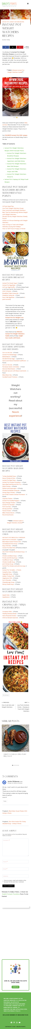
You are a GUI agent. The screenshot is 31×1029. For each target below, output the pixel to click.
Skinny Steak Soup (8, 584)
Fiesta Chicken (6, 510)
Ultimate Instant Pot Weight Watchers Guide (14, 334)
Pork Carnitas (6, 506)
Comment (6, 840)
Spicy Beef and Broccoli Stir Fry (11, 484)
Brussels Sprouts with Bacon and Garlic (14, 371)
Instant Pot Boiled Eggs (9, 354)
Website (5, 876)
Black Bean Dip (7, 375)
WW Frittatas (6, 291)
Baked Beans (6, 356)
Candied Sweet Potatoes (9, 377)
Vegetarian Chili (7, 578)
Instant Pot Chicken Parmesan (11, 482)
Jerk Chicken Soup (7, 564)
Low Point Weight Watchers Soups (13, 208)
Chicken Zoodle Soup (8, 562)
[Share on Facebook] (5, 47)
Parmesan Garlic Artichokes (10, 367)
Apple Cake (5, 595)
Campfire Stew (6, 572)
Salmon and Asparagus (9, 488)
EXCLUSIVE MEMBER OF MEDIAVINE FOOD (15, 1015)
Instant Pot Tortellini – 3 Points (11, 570)
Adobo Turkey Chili (8, 576)
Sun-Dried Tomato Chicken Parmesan (13, 494)
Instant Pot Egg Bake (8, 285)
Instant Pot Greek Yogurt (10, 283)
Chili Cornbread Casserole (10, 617)
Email (5, 869)
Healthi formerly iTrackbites (11, 894)
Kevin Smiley (7, 39)
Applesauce (6, 597)
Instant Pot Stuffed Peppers (10, 500)
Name (5, 861)
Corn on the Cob (7, 352)
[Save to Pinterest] (20, 47)
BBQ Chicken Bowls (8, 513)
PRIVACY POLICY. (15, 1011)
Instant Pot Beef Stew (9, 480)
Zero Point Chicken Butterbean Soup (13, 552)
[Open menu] (27, 3)
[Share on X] (13, 47)
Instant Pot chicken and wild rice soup (13, 566)
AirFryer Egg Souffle (8, 287)
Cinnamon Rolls (7, 611)
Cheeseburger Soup (8, 582)
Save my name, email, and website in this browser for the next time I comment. (15, 881)
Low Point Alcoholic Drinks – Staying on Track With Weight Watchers (23, 707)
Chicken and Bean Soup (9, 556)
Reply (5, 801)
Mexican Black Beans (8, 369)
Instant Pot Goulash (8, 504)
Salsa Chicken (6, 486)
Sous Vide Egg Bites (8, 297)
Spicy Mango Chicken (8, 502)
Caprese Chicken (7, 498)
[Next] (27, 744)
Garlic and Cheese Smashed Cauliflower (14, 360)
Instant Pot (5, 21)
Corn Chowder (6, 580)
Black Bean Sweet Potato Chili (11, 541)
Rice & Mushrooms (7, 515)
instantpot (6, 695)
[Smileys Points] (9, 4)
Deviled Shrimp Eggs (8, 358)
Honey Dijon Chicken (8, 492)
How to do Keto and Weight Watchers (14, 210)
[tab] (12, 765)
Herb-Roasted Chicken (9, 615)
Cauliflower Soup (7, 560)
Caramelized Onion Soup (9, 543)
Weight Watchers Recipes (17, 21)
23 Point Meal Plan (8, 206)
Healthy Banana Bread (9, 613)
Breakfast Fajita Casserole (10, 293)
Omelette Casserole (8, 295)
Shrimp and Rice (7, 508)
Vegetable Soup (7, 574)
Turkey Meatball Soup (9, 476)
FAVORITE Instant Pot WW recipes (16, 135)
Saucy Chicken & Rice (8, 478)
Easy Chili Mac (6, 545)
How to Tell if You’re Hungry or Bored (13, 228)
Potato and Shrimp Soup (9, 558)
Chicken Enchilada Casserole (10, 490)
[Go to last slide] (4, 744)
